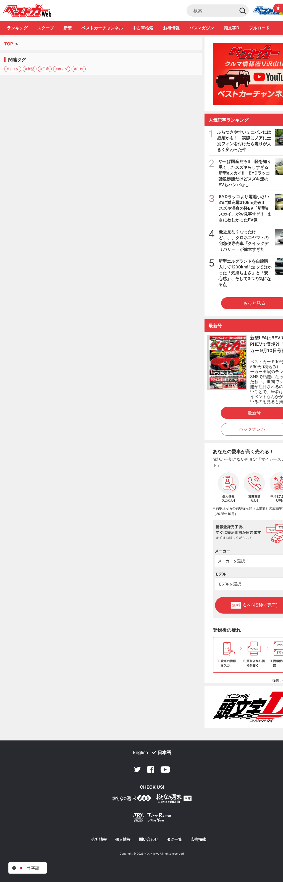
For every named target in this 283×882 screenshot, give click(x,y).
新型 (68, 27)
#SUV (78, 69)
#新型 (29, 69)
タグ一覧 (174, 839)
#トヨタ (13, 69)
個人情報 (123, 839)
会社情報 (99, 839)
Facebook (150, 769)
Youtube (165, 769)
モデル (220, 573)
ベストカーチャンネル (102, 27)
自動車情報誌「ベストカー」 (27, 10)
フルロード (259, 27)
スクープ (45, 27)
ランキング (17, 27)
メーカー (222, 550)
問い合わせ (148, 839)
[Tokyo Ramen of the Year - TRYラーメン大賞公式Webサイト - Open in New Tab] (152, 818)
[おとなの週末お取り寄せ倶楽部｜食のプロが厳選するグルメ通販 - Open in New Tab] (131, 799)
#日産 (44, 69)
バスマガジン (201, 27)
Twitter (137, 769)
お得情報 (171, 27)
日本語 (164, 752)
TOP (8, 44)
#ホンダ (62, 69)
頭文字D (231, 27)
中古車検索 (143, 27)
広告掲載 (198, 839)
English (140, 752)
